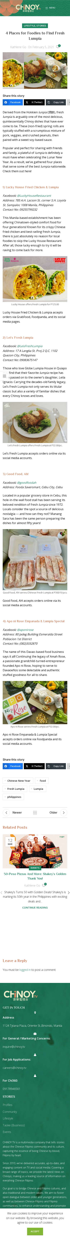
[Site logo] (28, 8)
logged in (25, 970)
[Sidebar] (4, 375)
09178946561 (11, 1089)
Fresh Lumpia (15, 789)
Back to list (35, 812)
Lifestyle (29, 25)
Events (35, 867)
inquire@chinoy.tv (14, 1047)
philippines (14, 797)
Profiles (7, 1105)
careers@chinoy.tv (14, 1068)
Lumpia (38, 789)
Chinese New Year (18, 780)
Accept (35, 1231)
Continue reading (35, 907)
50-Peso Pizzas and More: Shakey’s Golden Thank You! (35, 876)
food (43, 780)
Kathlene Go (18, 47)
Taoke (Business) (14, 1125)
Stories (41, 25)
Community (10, 1112)
